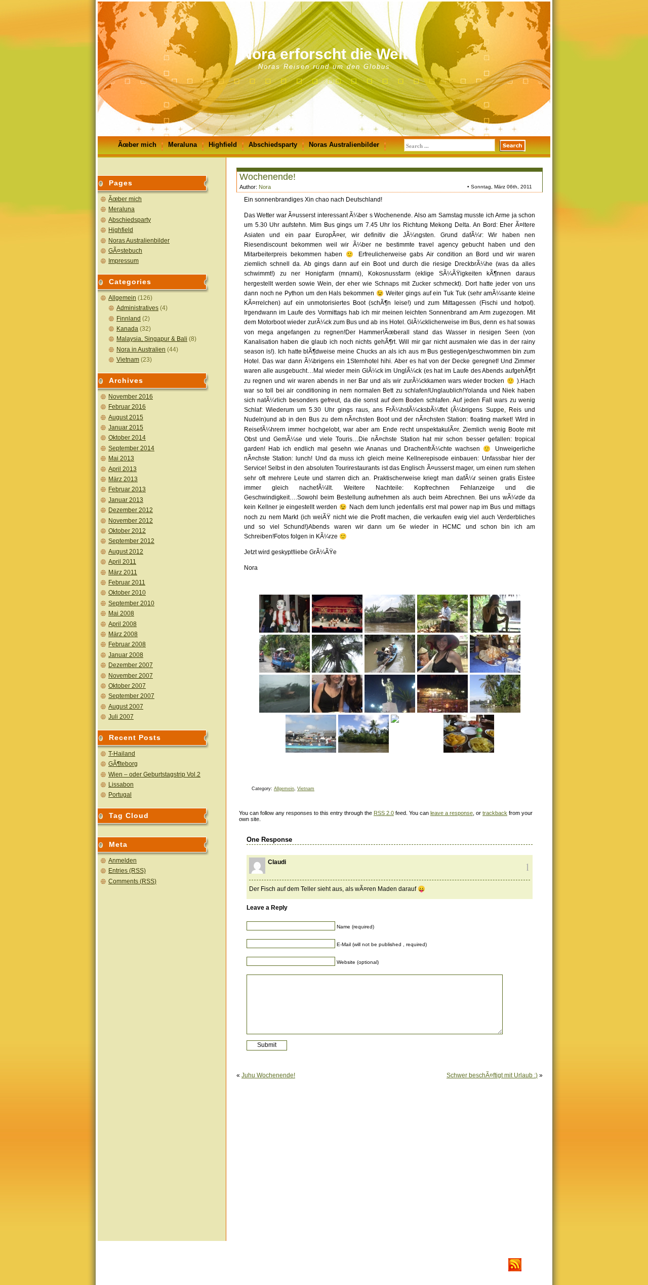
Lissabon (121, 784)
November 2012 (130, 520)
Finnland (128, 318)
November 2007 (130, 675)
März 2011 (122, 572)
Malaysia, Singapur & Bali (151, 338)
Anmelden (122, 860)
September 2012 (131, 540)
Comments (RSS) (132, 881)
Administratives (137, 307)
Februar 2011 (126, 582)
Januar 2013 (125, 499)
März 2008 (123, 634)
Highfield (223, 144)
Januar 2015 (125, 427)
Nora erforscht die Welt (324, 54)
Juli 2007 (121, 716)
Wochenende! (267, 177)
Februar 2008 (127, 644)
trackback (494, 813)
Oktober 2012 (127, 530)
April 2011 (122, 561)
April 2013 (122, 469)
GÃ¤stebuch (125, 250)
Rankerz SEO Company (179, 1265)
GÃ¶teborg (123, 763)
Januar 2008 (125, 654)
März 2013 (123, 479)
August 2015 (125, 417)
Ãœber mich (137, 144)
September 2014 (131, 448)
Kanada (127, 328)
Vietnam (127, 359)
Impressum (123, 260)
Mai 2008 (121, 613)
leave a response (451, 813)
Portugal (120, 794)
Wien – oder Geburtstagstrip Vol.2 (154, 774)
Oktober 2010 (127, 592)
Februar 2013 (127, 489)
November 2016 (130, 396)
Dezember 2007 (130, 665)
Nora (265, 187)
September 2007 (131, 695)
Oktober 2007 (127, 685)
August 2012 (125, 551)
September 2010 (131, 603)
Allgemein (122, 297)
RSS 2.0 (384, 813)
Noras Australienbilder (344, 144)
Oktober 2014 (127, 437)
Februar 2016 (127, 406)
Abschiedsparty (273, 144)
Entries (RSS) (127, 870)
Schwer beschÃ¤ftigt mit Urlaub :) (492, 1075)
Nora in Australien (141, 349)
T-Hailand (121, 753)
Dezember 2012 (130, 510)
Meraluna (182, 144)
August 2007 (125, 706)
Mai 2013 (121, 458)
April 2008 (122, 624)
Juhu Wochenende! (268, 1075)
